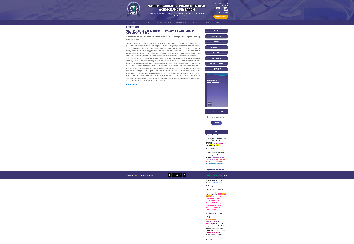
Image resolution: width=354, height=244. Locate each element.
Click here (218, 182)
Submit (216, 123)
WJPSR (137, 175)
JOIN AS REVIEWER (216, 63)
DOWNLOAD (216, 58)
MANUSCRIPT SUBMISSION (162, 22)
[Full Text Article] (131, 84)
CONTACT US (218, 22)
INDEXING (205, 22)
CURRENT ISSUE (181, 22)
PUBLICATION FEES (216, 69)
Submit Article (220, 16)
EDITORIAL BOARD (216, 47)
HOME (133, 22)
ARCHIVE (195, 22)
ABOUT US (144, 22)
